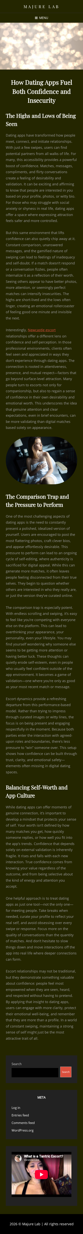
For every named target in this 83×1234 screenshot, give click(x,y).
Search (17, 1064)
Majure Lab (42, 6)
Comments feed (23, 1123)
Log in (16, 1108)
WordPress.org (23, 1130)
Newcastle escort (42, 330)
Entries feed (20, 1115)
